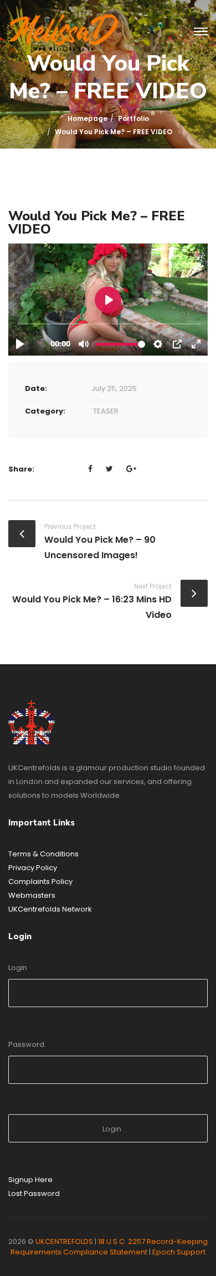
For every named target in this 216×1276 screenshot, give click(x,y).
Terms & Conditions (43, 854)
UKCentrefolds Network (50, 909)
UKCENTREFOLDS (64, 1241)
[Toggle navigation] (201, 32)
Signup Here (30, 1179)
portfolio (133, 118)
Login (17, 967)
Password (26, 1044)
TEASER (106, 411)
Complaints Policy (40, 881)
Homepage (87, 118)
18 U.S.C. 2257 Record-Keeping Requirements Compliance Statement (109, 1247)
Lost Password (34, 1193)
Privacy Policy (32, 867)
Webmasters (31, 895)
